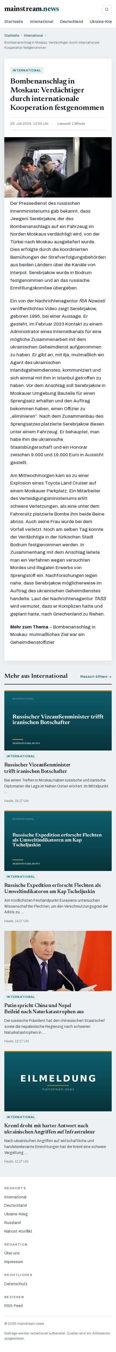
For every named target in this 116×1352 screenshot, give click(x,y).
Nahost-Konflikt (18, 1231)
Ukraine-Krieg (102, 22)
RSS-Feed (13, 1306)
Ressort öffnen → (96, 677)
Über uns (12, 1253)
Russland (12, 1223)
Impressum (13, 1262)
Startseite (13, 22)
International (41, 22)
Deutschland (71, 22)
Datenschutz (16, 1284)
